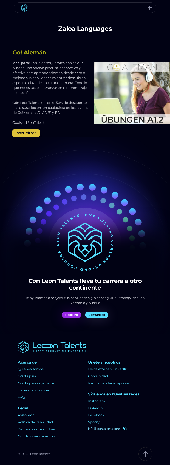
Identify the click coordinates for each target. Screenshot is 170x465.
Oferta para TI (29, 376)
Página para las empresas (109, 383)
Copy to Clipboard (109, 429)
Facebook (96, 415)
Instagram (96, 401)
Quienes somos (31, 369)
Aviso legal (26, 415)
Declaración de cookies (37, 429)
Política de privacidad (35, 422)
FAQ (21, 397)
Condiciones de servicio (37, 436)
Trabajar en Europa (33, 390)
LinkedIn (95, 408)
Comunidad (98, 376)
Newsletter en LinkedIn (107, 369)
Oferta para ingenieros (36, 383)
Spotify (94, 422)
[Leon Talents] (85, 7)
